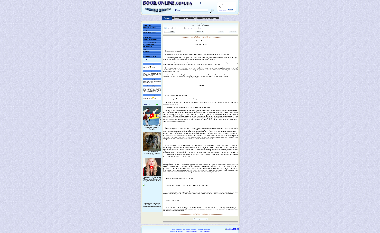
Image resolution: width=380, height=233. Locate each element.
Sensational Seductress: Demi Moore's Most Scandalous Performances (152, 204)
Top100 (195, 18)
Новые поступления (209, 18)
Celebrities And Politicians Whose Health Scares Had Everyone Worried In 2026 (152, 179)
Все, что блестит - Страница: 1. (200, 25)
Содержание (199, 31)
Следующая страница (200, 219)
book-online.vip (207, 231)
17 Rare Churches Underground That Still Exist (152, 153)
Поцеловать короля (152, 95)
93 (200, 28)
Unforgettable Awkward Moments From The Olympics (152, 127)
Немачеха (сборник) (152, 79)
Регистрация (222, 10)
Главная (167, 18)
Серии (176, 18)
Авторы (186, 18)
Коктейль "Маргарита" (152, 64)
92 (196, 28)
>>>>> (153, 67)
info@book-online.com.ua (191, 231)
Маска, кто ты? (152, 71)
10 (191, 28)
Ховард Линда (200, 24)
